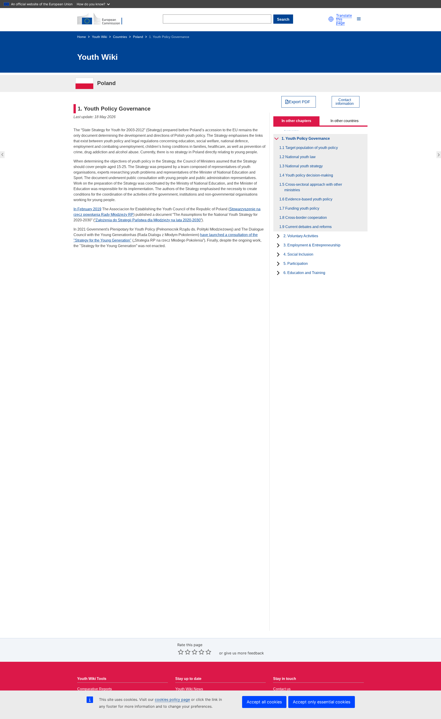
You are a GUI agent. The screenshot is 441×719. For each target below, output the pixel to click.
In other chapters (296, 121)
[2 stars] (184, 652)
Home (81, 37)
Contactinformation (345, 102)
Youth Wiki (99, 37)
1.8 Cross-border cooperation (305, 218)
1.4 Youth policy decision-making (308, 175)
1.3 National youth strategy (303, 166)
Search (283, 19)
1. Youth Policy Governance (306, 138)
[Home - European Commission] (102, 19)
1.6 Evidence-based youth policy (308, 199)
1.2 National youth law (300, 157)
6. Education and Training (304, 273)
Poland (138, 37)
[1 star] (180, 652)
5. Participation (295, 263)
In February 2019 (87, 209)
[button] (331, 19)
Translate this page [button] (344, 19)
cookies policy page (172, 699)
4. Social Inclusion (298, 254)
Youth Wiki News (189, 689)
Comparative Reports (94, 689)
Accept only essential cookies (321, 701)
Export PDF (299, 102)
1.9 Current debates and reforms (308, 227)
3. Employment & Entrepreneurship (311, 245)
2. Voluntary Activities (300, 236)
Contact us (282, 689)
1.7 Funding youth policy (301, 208)
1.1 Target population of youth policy (439, 154)
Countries (120, 37)
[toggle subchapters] (276, 138)
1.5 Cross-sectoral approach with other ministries (313, 187)
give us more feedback (244, 653)
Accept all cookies (264, 701)
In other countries (345, 121)
